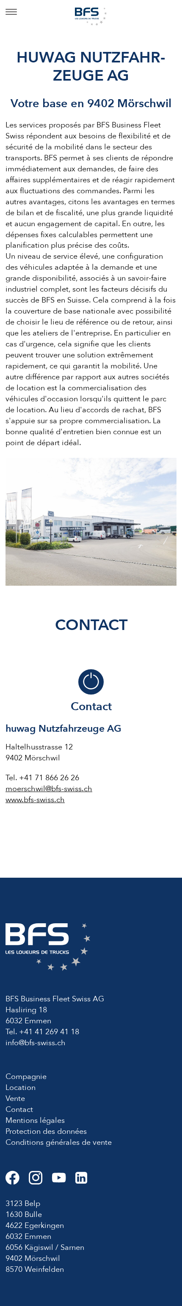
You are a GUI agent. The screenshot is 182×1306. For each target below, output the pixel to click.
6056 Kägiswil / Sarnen (45, 1247)
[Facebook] (17, 1181)
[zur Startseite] (91, 16)
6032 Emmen (28, 1236)
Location (21, 1087)
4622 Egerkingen (35, 1225)
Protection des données (46, 1131)
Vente (15, 1098)
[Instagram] (40, 1181)
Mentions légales (35, 1120)
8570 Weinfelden (35, 1269)
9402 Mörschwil (33, 1258)
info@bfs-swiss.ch (36, 1043)
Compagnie (26, 1076)
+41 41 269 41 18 (49, 1032)
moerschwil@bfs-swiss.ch (49, 789)
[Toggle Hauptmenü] (11, 12)
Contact (19, 1109)
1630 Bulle (24, 1214)
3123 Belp (23, 1203)
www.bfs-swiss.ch (35, 800)
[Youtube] (63, 1181)
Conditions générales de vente (59, 1142)
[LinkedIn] (85, 1181)
